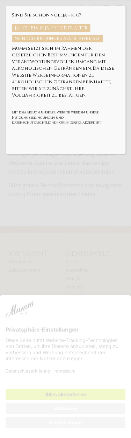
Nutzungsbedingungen (33, 117)
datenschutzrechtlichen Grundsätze (46, 122)
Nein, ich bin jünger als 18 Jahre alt (57, 38)
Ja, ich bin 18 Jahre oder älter (51, 28)
